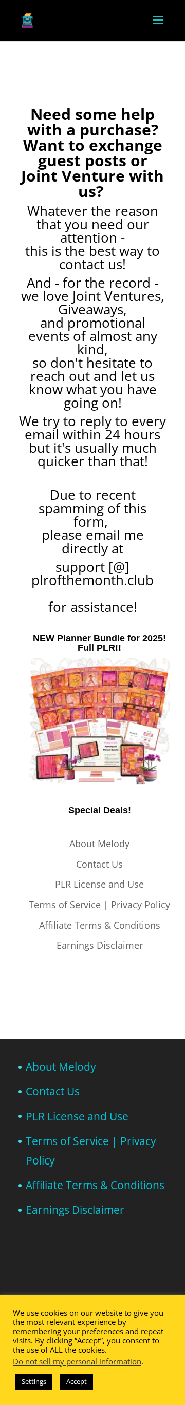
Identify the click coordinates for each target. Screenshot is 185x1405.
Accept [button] (76, 1381)
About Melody (99, 843)
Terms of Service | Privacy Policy (99, 904)
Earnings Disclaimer (100, 945)
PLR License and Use (99, 884)
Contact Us (99, 864)
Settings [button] (34, 1381)
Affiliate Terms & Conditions (99, 925)
